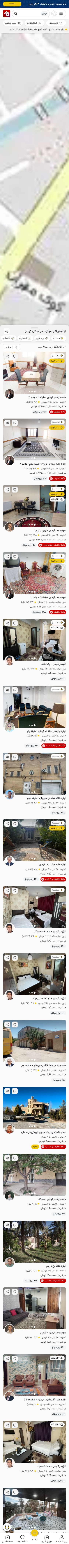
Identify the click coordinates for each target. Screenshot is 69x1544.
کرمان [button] (44, 13)
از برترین (9, 347)
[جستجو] (16, 14)
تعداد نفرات (32, 23)
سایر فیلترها (10, 23)
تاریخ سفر (53, 23)
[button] (61, 1538)
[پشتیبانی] (7, 1527)
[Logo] (6, 13)
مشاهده (12, 4)
